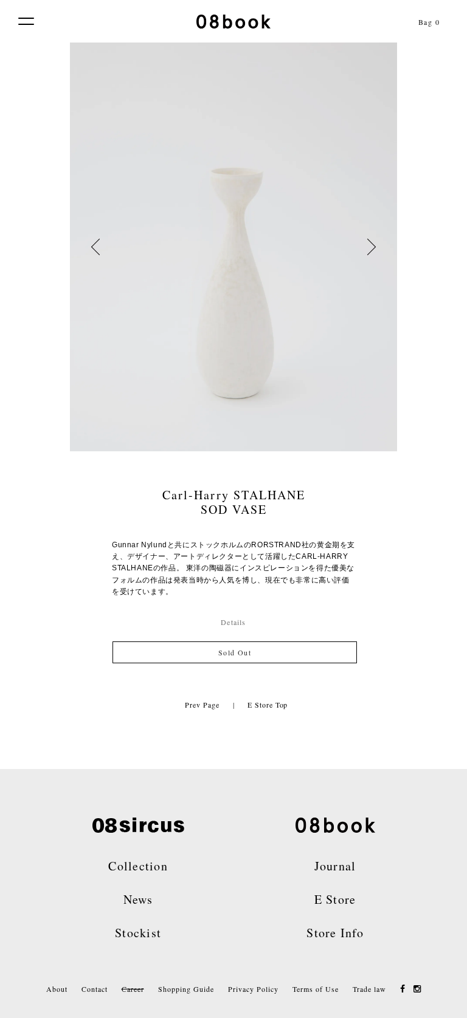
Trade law (369, 989)
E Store (335, 899)
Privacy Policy (253, 989)
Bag (429, 22)
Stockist (138, 932)
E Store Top (267, 704)
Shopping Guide (186, 989)
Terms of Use (315, 989)
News (138, 899)
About (56, 989)
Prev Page (202, 704)
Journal (335, 866)
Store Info (335, 932)
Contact (94, 989)
